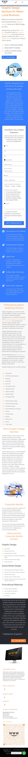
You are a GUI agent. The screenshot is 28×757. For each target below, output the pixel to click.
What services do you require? (11, 190)
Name (6, 146)
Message (7, 203)
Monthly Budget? (8, 168)
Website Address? (8, 164)
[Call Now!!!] (16, 2)
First (5, 151)
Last (5, 155)
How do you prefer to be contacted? (12, 184)
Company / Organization (9, 180)
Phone (6, 175)
